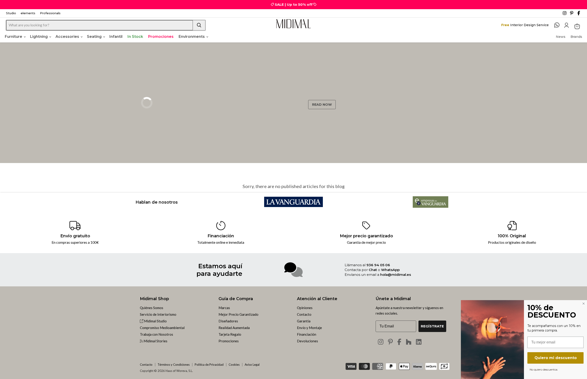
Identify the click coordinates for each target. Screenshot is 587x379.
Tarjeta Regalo (230, 334)
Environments (192, 36)
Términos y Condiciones (174, 364)
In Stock (135, 36)
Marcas (224, 308)
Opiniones (305, 308)
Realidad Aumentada (234, 328)
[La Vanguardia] (293, 205)
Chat (373, 270)
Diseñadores (228, 321)
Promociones (161, 36)
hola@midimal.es (395, 274)
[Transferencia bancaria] (444, 365)
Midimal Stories (155, 341)
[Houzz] (408, 342)
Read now (322, 104)
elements (28, 13)
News (560, 37)
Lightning (39, 36)
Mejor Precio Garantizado (238, 314)
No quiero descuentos (543, 369)
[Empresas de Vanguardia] (430, 206)
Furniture (14, 36)
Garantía (303, 321)
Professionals (50, 13)
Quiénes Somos (151, 308)
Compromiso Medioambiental (162, 328)
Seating (94, 36)
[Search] (199, 25)
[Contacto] (559, 25)
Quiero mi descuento (555, 358)
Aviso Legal (252, 364)
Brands (576, 37)
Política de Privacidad (209, 364)
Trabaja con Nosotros (156, 334)
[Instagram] (566, 14)
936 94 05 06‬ (378, 265)
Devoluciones (307, 341)
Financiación (306, 334)
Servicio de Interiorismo (158, 314)
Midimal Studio (155, 321)
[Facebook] (580, 14)
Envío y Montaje (309, 328)
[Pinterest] (573, 14)
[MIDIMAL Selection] (293, 23)
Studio (11, 13)
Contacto (304, 314)
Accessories (67, 36)
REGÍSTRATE (432, 326)
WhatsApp (390, 270)
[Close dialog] (583, 303)
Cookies (234, 364)
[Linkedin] (418, 342)
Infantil (115, 36)
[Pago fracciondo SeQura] (431, 366)
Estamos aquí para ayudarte (219, 269)
